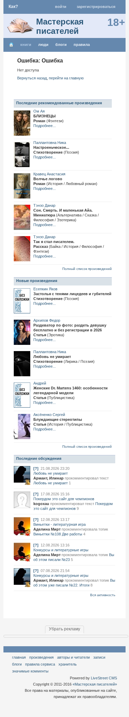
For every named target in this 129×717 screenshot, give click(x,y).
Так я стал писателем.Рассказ (68, 246)
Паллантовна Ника (49, 143)
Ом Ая (39, 111)
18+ (116, 22)
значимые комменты (30, 671)
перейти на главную (66, 78)
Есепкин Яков (45, 289)
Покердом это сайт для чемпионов (63, 499)
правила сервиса (40, 664)
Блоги (61, 44)
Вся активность (102, 595)
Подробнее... (44, 126)
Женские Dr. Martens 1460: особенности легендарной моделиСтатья (70, 393)
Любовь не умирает (50, 473)
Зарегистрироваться (96, 6)
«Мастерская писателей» (95, 684)
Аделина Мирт (47, 529)
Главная (19, 657)
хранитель (67, 664)
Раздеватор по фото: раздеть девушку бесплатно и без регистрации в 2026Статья (69, 330)
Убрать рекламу (64, 629)
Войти (60, 6)
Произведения (41, 657)
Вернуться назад (32, 78)
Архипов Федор (46, 320)
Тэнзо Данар (44, 205)
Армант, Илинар (48, 478)
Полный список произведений (87, 269)
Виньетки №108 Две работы (57, 534)
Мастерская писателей (60, 26)
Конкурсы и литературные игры (60, 550)
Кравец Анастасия (49, 174)
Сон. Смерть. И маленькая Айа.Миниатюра (66, 215)
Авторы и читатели (73, 657)
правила (82, 44)
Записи (99, 657)
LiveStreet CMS (104, 678)
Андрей (39, 383)
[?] (36, 468)
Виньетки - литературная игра (59, 524)
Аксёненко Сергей (49, 415)
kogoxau (41, 504)
